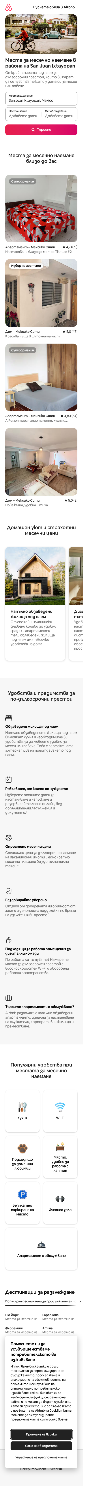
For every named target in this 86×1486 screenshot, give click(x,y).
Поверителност (33, 1469)
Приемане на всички (41, 1434)
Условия (56, 1469)
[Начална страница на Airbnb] (8, 7)
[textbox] (23, 116)
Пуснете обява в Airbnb (54, 7)
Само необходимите (41, 1446)
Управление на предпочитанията (41, 1457)
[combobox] (41, 100)
